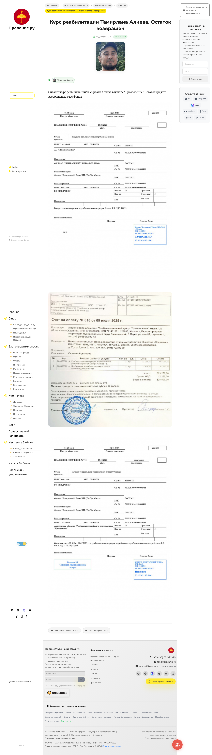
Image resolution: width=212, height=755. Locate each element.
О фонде (94, 664)
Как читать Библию (81, 717)
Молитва (98, 712)
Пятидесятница (52, 721)
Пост (90, 712)
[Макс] (23, 610)
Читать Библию (19, 463)
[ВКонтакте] (12, 610)
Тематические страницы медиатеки (68, 706)
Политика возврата (80, 735)
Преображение (162, 717)
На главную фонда (98, 630)
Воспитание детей (53, 717)
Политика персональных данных (60, 738)
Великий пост (79, 712)
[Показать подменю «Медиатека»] (5, 395)
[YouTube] (30, 610)
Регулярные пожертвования (101, 731)
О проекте (97, 735)
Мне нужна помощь (163, 681)
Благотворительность (24, 346)
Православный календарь (19, 433)
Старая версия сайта (19, 236)
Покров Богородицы (123, 717)
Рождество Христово (54, 712)
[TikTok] (17, 616)
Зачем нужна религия (101, 717)
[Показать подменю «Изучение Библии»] (5, 442)
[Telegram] (18, 610)
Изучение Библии (21, 442)
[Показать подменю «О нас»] (5, 318)
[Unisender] (57, 693)
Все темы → (66, 721)
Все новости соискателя (66, 630)
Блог (12, 424)
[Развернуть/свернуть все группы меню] (10, 308)
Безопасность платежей (56, 735)
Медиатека (16, 395)
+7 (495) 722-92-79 (165, 657)
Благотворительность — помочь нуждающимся (105, 658)
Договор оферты (77, 731)
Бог (116, 712)
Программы (95, 682)
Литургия (108, 712)
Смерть (67, 717)
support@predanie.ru (157, 666)
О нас (12, 318)
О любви (134, 712)
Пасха (68, 712)
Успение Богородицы (143, 717)
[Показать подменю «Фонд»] (5, 346)
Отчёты (93, 673)
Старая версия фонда (20, 240)
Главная (14, 311)
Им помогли (95, 678)
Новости (94, 669)
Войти (15, 167)
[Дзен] (22, 616)
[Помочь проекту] (177, 744)
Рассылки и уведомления (18, 472)
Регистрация (19, 171)
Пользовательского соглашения (160, 738)
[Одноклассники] (27, 616)
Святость (124, 712)
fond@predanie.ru (166, 661)
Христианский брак (149, 712)
